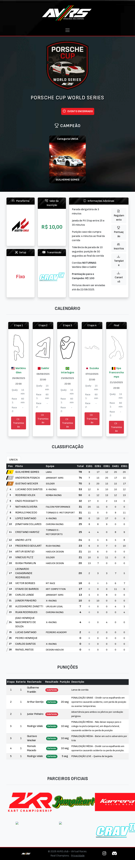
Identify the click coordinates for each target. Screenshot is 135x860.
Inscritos (119, 248)
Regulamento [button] (119, 217)
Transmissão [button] (18, 424)
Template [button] (119, 263)
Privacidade (78, 855)
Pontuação (119, 234)
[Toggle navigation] (67, 30)
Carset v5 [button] (119, 279)
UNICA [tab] (13, 459)
